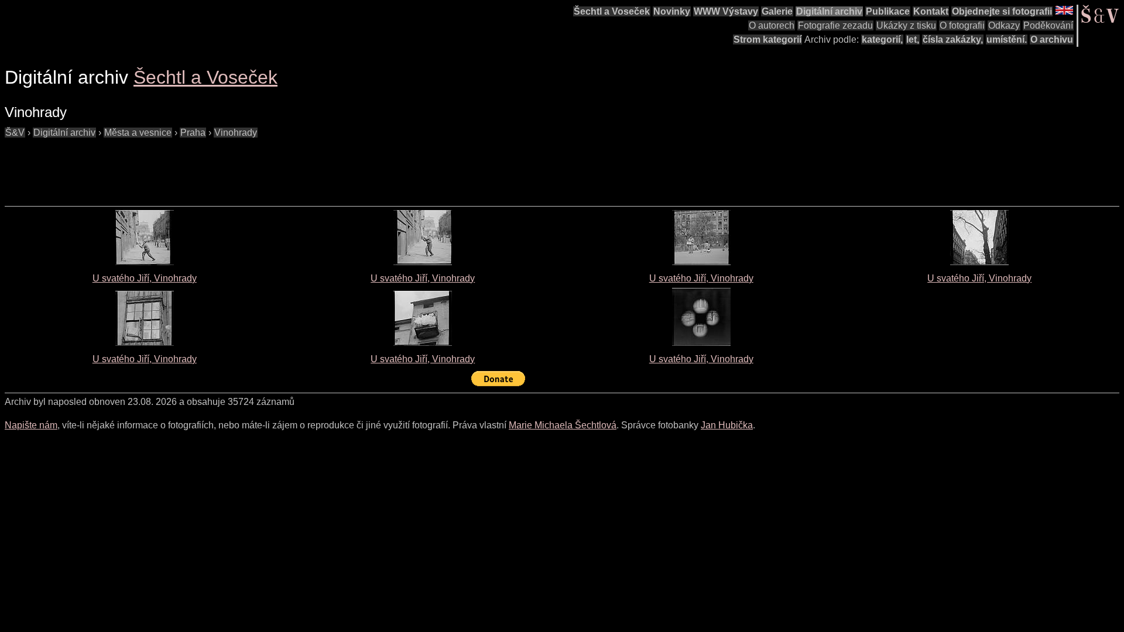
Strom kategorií (767, 39)
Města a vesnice (138, 133)
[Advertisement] (218, 166)
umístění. (1006, 39)
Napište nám (31, 425)
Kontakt (930, 11)
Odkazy (1004, 25)
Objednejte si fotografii (1002, 11)
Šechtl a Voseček (612, 11)
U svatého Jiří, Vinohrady (144, 278)
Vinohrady (235, 133)
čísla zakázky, (953, 39)
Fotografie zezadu (835, 25)
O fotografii (962, 25)
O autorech (771, 25)
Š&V (15, 133)
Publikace (888, 11)
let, (912, 39)
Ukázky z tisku (906, 25)
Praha (192, 133)
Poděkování (1048, 25)
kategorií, (882, 39)
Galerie (777, 11)
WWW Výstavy (726, 11)
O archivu (1051, 39)
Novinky (671, 11)
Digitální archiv (829, 11)
